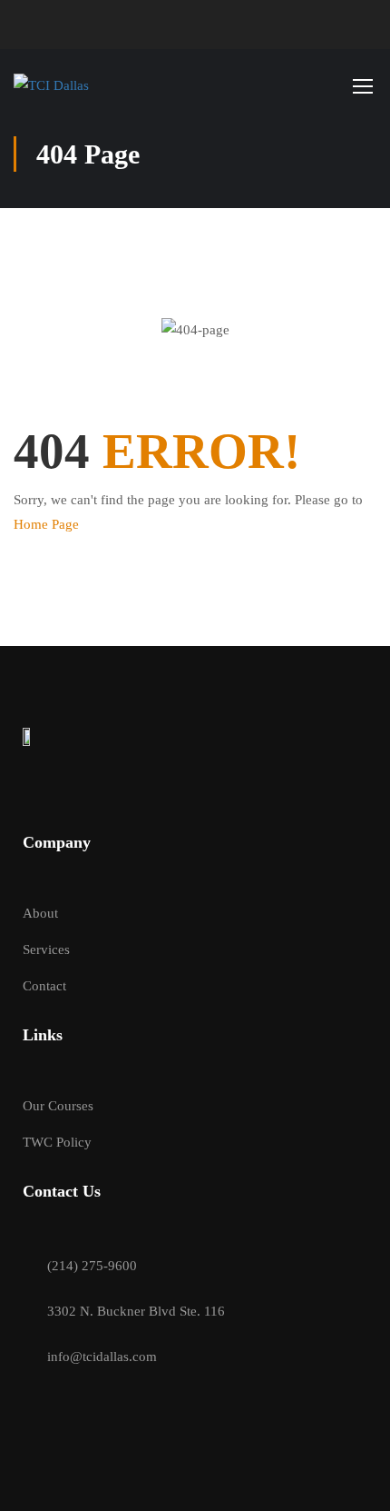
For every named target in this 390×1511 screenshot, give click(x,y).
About (40, 913)
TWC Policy (57, 1142)
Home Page (46, 524)
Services (46, 949)
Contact (44, 986)
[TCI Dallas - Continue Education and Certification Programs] (60, 85)
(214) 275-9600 (92, 1265)
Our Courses (58, 1105)
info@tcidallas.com (102, 1356)
